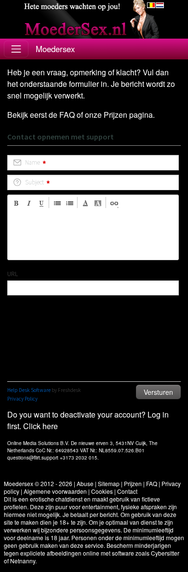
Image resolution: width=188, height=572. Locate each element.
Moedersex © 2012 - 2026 (38, 483)
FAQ (67, 114)
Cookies (102, 491)
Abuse (85, 483)
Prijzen (115, 114)
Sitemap (109, 483)
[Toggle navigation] (16, 49)
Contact (127, 491)
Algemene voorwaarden (55, 491)
